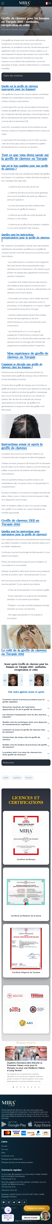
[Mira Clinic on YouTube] (19, 1202)
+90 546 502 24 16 (8, 1187)
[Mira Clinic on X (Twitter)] (14, 1202)
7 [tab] (35, 1087)
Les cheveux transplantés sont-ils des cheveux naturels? (24, 716)
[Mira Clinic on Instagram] (9, 1202)
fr (50, 3)
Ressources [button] (8, 762)
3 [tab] (20, 1087)
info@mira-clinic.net (9, 1190)
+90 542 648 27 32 (8, 1179)
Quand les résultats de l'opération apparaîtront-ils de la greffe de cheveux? (22, 708)
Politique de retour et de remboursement (17, 1162)
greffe (6, 778)
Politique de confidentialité (11, 1159)
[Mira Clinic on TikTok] (24, 1202)
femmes (29, 778)
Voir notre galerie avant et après (26, 692)
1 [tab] (13, 1087)
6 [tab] (31, 1087)
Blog (3, 1152)
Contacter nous (7, 1156)
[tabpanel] (26, 1065)
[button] (26, 77)
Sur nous (4, 1149)
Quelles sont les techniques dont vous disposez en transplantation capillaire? (24, 723)
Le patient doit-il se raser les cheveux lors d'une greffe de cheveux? (22, 753)
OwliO (14, 1208)
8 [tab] (38, 1087)
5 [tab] (28, 1087)
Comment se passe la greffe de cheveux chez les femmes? (23, 731)
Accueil (4, 1146)
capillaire (16, 778)
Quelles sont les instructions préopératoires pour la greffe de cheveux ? (25, 238)
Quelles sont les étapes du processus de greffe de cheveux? (24, 746)
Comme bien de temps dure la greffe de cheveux (21, 738)
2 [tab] (17, 1087)
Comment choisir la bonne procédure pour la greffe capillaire (23, 700)
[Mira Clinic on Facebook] (3, 1202)
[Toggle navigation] (3, 3)
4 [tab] (24, 1087)
